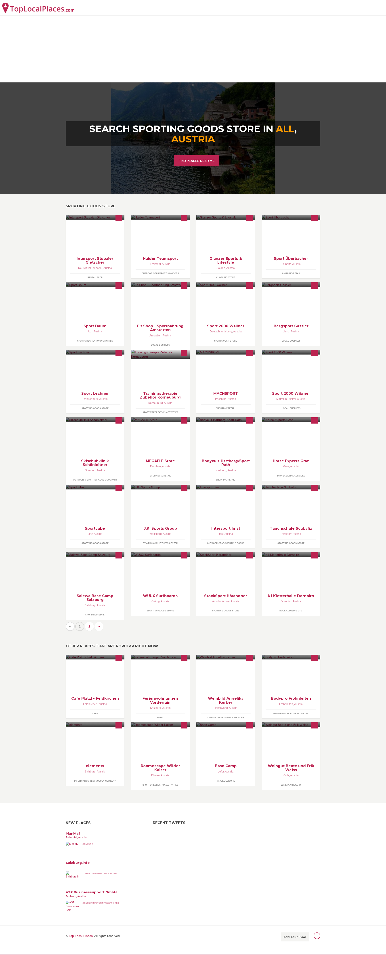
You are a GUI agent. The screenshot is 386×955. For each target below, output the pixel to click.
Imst (220, 533)
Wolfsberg (155, 533)
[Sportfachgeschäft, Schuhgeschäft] (291, 352)
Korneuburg (155, 403)
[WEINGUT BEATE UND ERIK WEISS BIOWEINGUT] (291, 724)
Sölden (220, 268)
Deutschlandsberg (221, 331)
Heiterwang (221, 707)
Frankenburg (90, 399)
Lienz (286, 331)
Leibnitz (286, 264)
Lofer (221, 771)
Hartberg (221, 470)
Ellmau (155, 775)
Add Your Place (295, 937)
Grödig (155, 601)
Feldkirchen (90, 704)
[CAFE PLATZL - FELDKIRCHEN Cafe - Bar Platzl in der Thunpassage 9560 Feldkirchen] (95, 657)
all (285, 128)
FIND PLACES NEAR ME (196, 161)
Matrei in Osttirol (286, 399)
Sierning (90, 470)
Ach (90, 331)
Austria (193, 139)
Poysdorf (286, 533)
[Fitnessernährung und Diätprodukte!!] (225, 419)
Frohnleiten (286, 704)
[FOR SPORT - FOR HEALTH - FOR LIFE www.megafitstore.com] (160, 419)
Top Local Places (81, 936)
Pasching (221, 399)
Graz (286, 466)
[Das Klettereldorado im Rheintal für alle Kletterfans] (291, 554)
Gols (286, 775)
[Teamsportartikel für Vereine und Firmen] (160, 217)
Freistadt (155, 264)
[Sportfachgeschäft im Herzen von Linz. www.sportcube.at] (95, 487)
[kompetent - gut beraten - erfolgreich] (225, 554)
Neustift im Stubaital (90, 268)
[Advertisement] (193, 49)
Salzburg (90, 605)
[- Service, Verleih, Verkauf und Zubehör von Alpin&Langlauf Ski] (95, 352)
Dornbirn (155, 466)
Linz (90, 533)
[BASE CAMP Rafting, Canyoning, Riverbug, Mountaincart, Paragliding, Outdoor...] (225, 724)
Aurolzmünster (221, 601)
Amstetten (155, 335)
